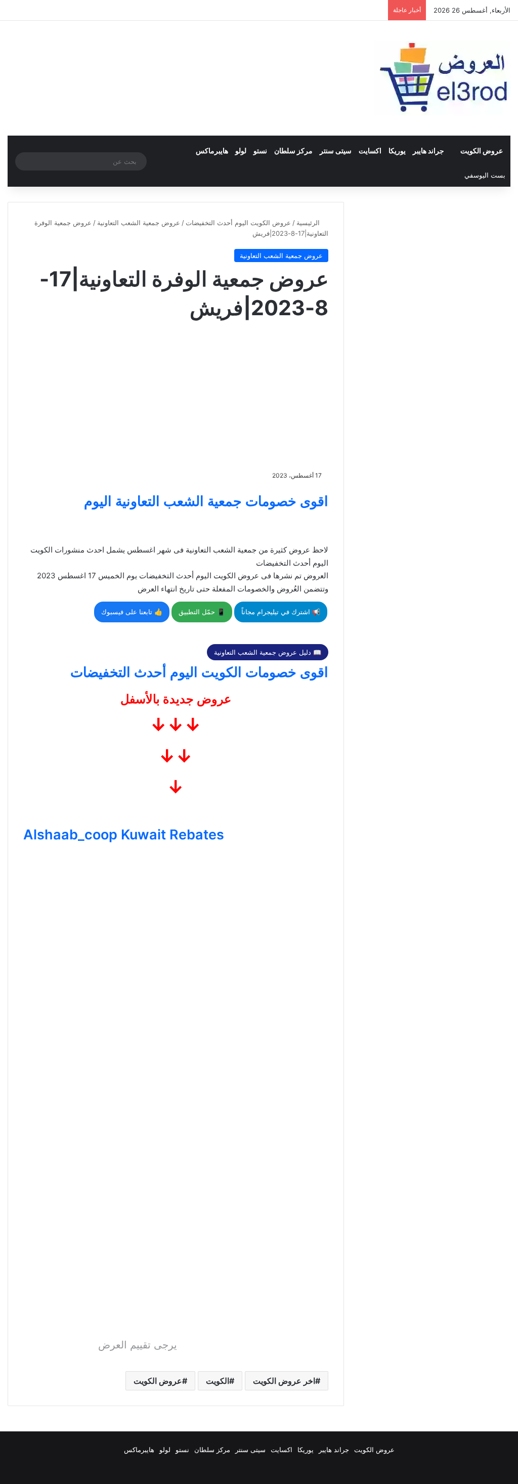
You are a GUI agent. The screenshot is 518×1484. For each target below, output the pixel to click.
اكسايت (370, 150)
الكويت (217, 1381)
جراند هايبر (428, 150)
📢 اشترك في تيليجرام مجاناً (280, 612)
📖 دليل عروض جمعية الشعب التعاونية (267, 652)
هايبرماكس (212, 150)
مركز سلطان (293, 150)
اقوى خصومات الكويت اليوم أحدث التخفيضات (199, 672)
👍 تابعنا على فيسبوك (131, 612)
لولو (240, 150)
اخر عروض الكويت (284, 1381)
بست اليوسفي (484, 175)
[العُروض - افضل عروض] (442, 78)
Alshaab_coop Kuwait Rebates (123, 834)
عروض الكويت (481, 150)
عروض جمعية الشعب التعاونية (138, 223)
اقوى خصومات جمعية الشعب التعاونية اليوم (206, 501)
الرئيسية (309, 223)
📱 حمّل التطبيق (202, 612)
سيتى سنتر (336, 150)
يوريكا (397, 150)
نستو (260, 150)
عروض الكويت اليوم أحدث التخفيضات (238, 223)
